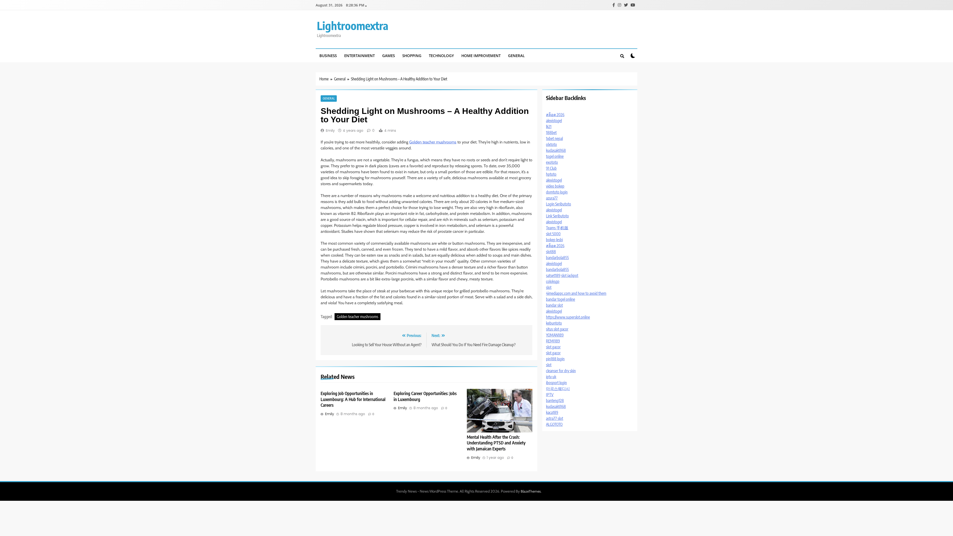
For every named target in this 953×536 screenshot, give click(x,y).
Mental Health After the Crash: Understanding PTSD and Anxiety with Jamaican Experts (496, 443)
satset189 (553, 275)
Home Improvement (481, 55)
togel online (555, 156)
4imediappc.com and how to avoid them (576, 293)
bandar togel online (560, 299)
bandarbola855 (557, 257)
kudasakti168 (556, 150)
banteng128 (555, 400)
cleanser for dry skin (561, 370)
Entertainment (359, 55)
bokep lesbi (554, 239)
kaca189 (552, 412)
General (516, 55)
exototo (552, 162)
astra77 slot (554, 418)
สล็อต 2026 (555, 114)
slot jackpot (569, 275)
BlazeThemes (531, 491)
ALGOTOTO (554, 424)
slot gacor (553, 346)
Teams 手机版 (557, 227)
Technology (441, 55)
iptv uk (551, 376)
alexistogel (554, 120)
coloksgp (552, 281)
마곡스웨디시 (558, 388)
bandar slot (554, 305)
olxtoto (551, 144)
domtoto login (557, 192)
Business (328, 55)
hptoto (551, 174)
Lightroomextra (352, 26)
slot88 (551, 251)
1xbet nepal (554, 138)
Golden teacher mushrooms (432, 142)
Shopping (411, 55)
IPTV (549, 394)
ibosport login (556, 382)
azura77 (552, 198)
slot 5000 (553, 233)
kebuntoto (554, 323)
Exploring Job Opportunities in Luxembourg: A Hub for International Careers (353, 399)
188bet (551, 132)
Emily (330, 130)
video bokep (555, 186)
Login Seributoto (558, 203)
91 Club (551, 168)
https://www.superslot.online (568, 317)
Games (388, 55)
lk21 (548, 126)
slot (548, 287)
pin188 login (555, 358)
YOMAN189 (555, 335)
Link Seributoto (557, 215)
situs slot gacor (557, 329)
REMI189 (553, 340)
